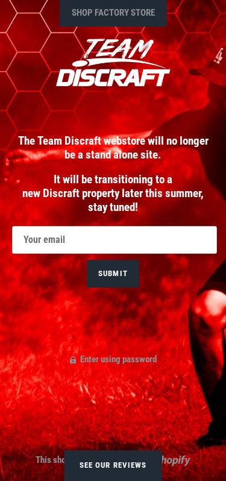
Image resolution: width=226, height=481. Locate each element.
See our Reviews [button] (113, 465)
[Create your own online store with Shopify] (164, 459)
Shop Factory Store (113, 12)
